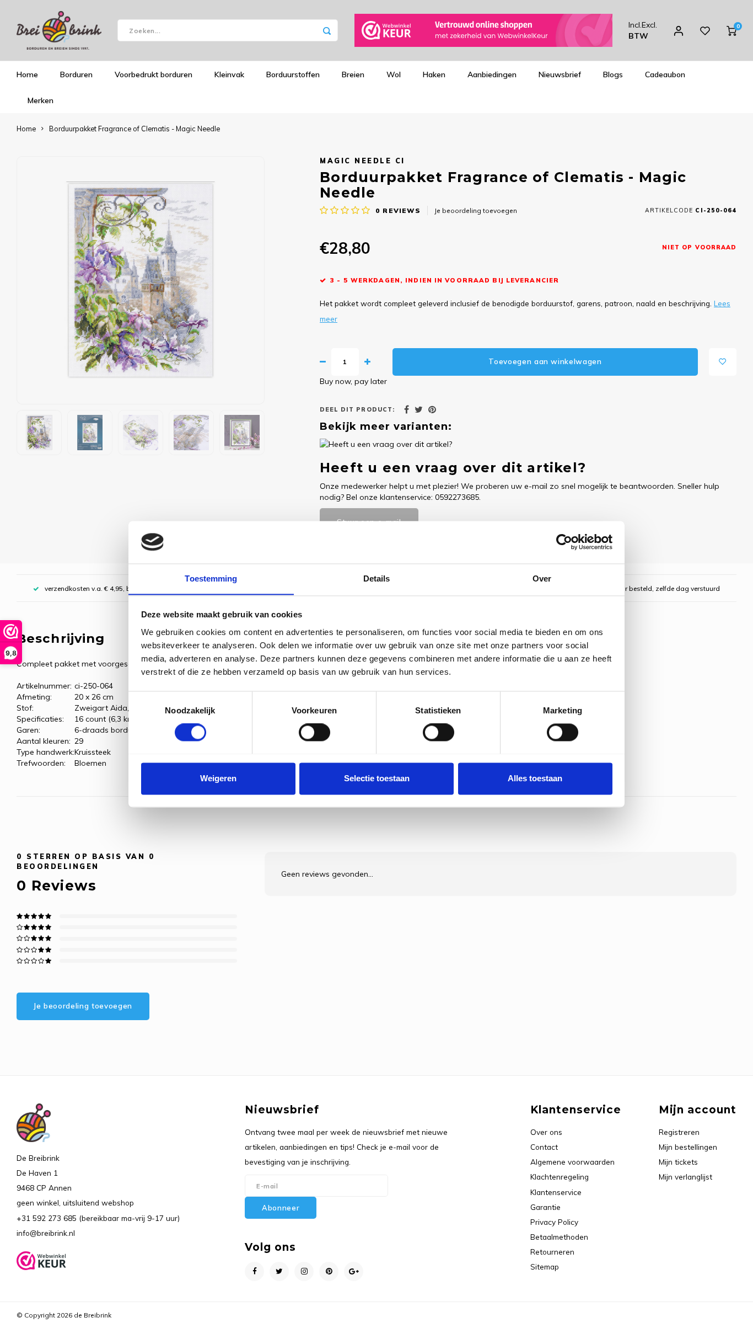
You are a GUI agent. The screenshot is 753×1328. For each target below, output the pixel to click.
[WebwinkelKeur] (483, 30)
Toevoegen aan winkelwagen (545, 361)
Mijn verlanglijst (685, 1176)
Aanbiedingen (492, 74)
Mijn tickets (678, 1161)
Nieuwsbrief (560, 74)
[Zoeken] (327, 30)
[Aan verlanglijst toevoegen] (722, 362)
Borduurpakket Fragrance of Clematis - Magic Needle (134, 128)
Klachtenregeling (559, 1176)
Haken (434, 74)
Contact (544, 1146)
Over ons (546, 1132)
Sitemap (544, 1266)
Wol (393, 74)
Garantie (545, 1207)
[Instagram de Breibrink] (304, 1271)
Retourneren (552, 1251)
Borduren (76, 74)
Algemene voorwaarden (572, 1161)
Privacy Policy (554, 1221)
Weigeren (218, 778)
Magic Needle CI (362, 160)
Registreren (679, 1132)
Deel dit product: (357, 409)
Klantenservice (556, 1192)
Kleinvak (229, 74)
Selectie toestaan (377, 778)
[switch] (314, 732)
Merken (40, 100)
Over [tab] (542, 578)
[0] (731, 30)
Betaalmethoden (559, 1236)
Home (27, 74)
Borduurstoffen (293, 74)
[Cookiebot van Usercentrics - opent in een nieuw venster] (564, 542)
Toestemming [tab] (211, 578)
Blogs (613, 74)
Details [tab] (376, 578)
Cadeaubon (665, 74)
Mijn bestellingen (688, 1146)
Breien (353, 74)
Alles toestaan (535, 778)
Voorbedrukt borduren (153, 74)
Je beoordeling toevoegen (475, 210)
